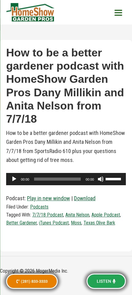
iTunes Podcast (54, 223)
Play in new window (48, 198)
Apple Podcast (105, 215)
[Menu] (118, 12)
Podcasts (39, 207)
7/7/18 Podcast (47, 215)
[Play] (14, 179)
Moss (76, 223)
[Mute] (101, 179)
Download (84, 198)
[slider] (114, 178)
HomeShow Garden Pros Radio (30, 12)
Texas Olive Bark (99, 223)
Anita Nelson (77, 215)
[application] (66, 179)
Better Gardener (21, 223)
